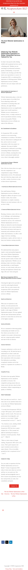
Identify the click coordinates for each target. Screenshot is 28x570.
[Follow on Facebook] (3, 542)
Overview (7, 494)
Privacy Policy (8, 569)
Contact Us (14, 486)
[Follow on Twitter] (6, 542)
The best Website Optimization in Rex (19, 495)
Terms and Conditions (18, 569)
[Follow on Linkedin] (10, 542)
